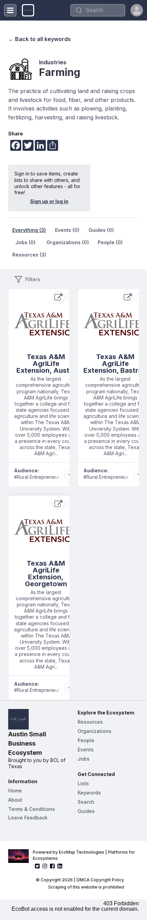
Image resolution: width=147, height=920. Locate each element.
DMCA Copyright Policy (100, 879)
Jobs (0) (25, 242)
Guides (86, 811)
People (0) (110, 242)
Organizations (94, 731)
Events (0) (67, 230)
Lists (83, 783)
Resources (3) (29, 255)
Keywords (89, 793)
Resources (90, 722)
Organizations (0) (67, 242)
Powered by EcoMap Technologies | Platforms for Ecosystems (84, 855)
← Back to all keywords (39, 39)
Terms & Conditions (31, 809)
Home (15, 790)
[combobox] (97, 10)
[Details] (58, 297)
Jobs (84, 759)
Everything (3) (29, 230)
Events (86, 749)
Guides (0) (101, 230)
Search (86, 802)
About (15, 800)
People (86, 740)
